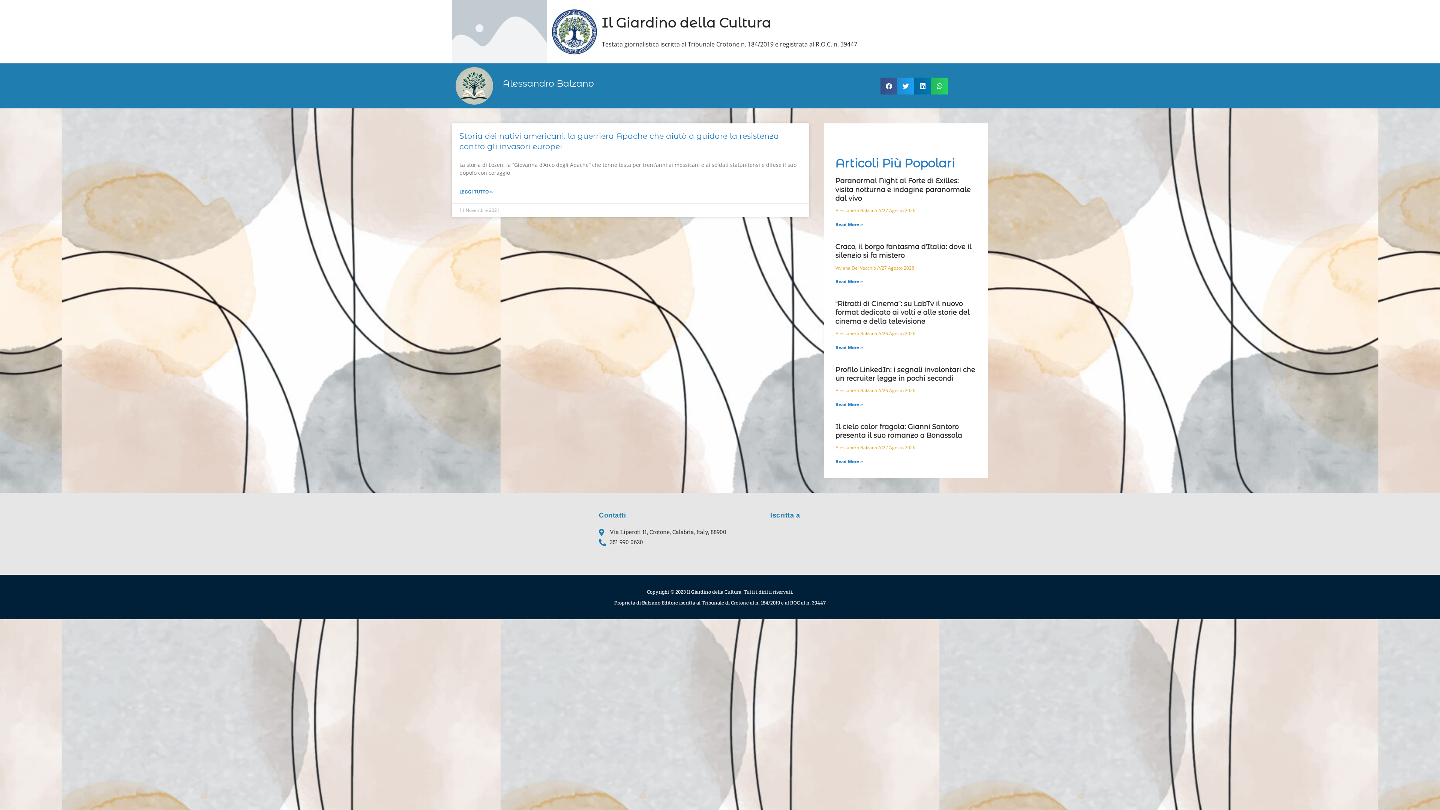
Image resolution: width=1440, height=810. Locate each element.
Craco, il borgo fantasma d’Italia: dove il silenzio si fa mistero (904, 251)
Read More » (849, 224)
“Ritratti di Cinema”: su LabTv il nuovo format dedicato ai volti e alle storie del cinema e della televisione (903, 313)
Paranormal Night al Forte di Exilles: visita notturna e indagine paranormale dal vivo (903, 189)
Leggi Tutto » (476, 192)
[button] (888, 86)
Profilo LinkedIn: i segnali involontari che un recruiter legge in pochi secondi (905, 374)
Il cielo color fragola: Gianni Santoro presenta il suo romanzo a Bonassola (899, 431)
